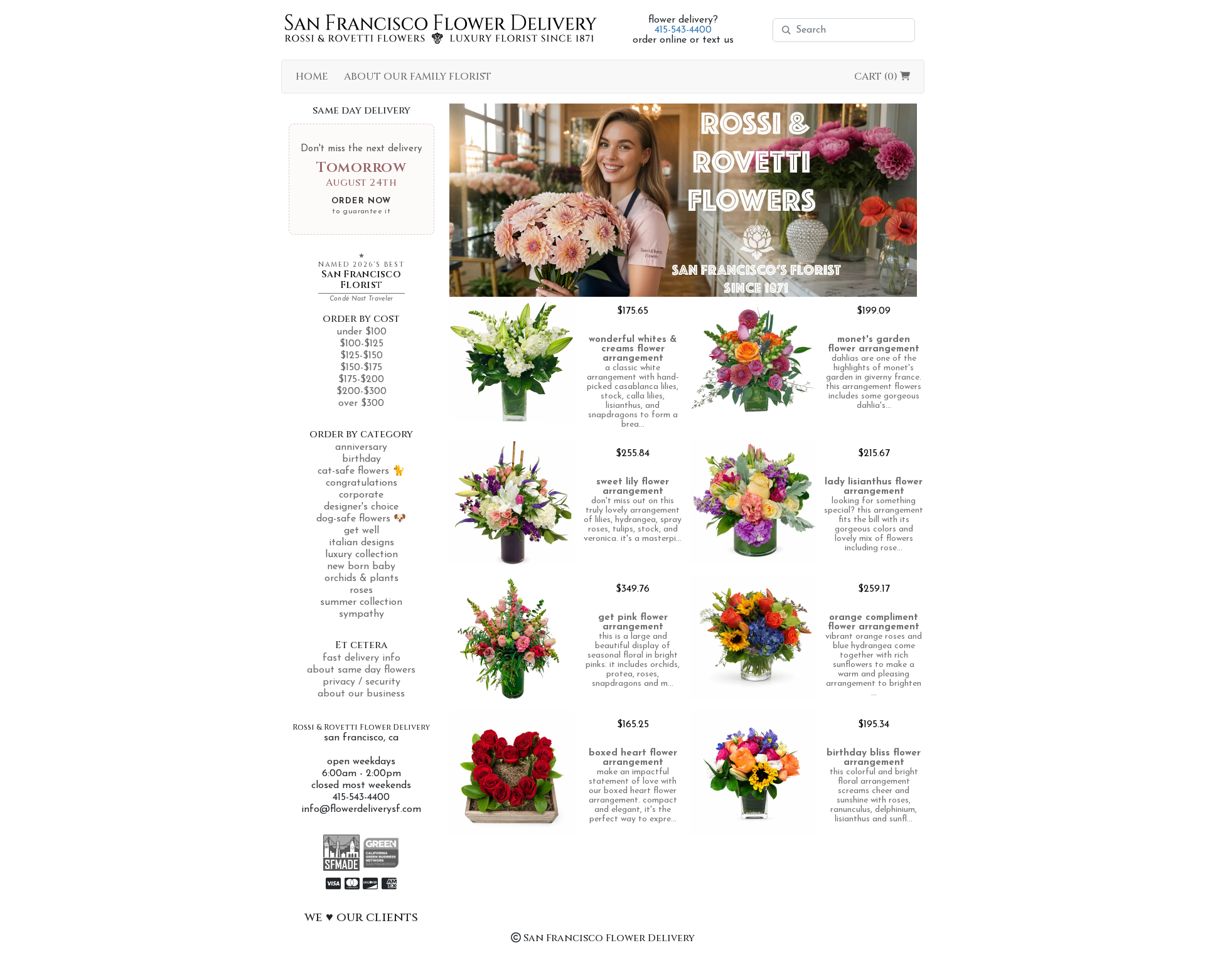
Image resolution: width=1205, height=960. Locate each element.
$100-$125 (361, 344)
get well (361, 531)
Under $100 (361, 332)
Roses (361, 590)
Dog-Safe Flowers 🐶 (361, 519)
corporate (361, 495)
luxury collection (361, 555)
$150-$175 (361, 368)
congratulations (361, 483)
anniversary (361, 447)
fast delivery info (361, 658)
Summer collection (361, 602)
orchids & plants (361, 578)
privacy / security (361, 682)
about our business (361, 694)
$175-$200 (361, 380)
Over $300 (361, 403)
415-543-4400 (683, 30)
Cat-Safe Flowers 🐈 (361, 471)
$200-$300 (361, 392)
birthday (361, 459)
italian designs (361, 543)
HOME (312, 76)
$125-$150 (361, 356)
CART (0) (877, 76)
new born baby (361, 567)
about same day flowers (361, 670)
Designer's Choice (361, 507)
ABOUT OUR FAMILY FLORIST (417, 76)
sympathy (361, 614)
